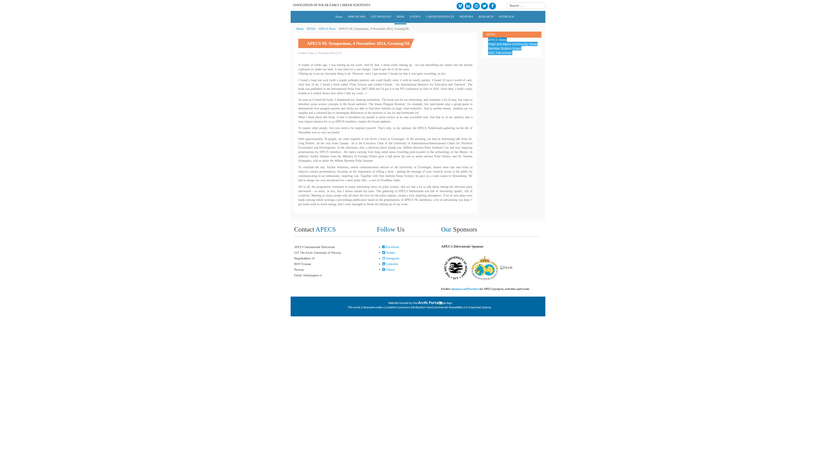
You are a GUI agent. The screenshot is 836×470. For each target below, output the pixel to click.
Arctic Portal (428, 303)
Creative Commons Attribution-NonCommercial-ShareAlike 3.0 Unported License (438, 307)
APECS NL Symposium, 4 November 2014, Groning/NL (359, 43)
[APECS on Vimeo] (460, 5)
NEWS (311, 28)
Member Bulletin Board (504, 48)
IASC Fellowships (500, 53)
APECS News (327, 28)
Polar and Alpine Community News (512, 44)
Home (300, 28)
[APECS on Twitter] (484, 5)
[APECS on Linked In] (468, 5)
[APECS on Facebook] (493, 5)
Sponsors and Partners (465, 288)
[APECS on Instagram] (476, 5)
